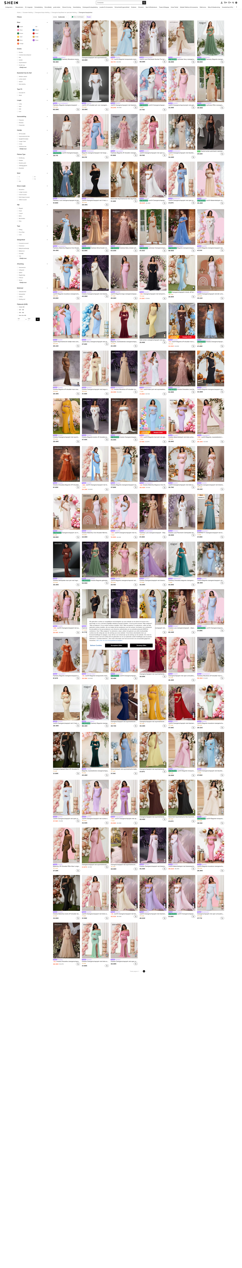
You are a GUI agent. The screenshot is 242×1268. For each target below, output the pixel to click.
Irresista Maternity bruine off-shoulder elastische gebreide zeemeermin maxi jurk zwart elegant (66, 914)
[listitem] (66, 42)
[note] (181, 337)
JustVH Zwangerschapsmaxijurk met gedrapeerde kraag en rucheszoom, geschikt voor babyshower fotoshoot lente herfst (181, 105)
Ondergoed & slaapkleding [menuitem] (90, 7)
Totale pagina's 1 (134, 971)
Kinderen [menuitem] (133, 7)
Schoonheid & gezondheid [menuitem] (122, 7)
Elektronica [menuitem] (203, 7)
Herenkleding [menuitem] (77, 7)
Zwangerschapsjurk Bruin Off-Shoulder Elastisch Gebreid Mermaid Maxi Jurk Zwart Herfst (66, 769)
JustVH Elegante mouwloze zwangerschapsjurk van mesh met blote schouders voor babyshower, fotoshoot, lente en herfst (66, 294)
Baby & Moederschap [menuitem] (214, 7)
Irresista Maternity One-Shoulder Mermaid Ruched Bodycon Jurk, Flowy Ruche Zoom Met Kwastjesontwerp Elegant (95, 532)
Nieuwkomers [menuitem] (19, 7)
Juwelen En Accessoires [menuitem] (106, 7)
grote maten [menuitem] (56, 7)
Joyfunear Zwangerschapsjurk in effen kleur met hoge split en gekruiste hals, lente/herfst (153, 248)
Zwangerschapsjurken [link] (85, 12)
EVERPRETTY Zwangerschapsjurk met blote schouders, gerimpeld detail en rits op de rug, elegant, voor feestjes (210, 532)
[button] (233, 3)
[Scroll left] (234, 7)
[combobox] (60, 17)
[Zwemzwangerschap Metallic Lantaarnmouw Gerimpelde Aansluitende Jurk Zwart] (95, 607)
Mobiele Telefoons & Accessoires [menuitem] (189, 7)
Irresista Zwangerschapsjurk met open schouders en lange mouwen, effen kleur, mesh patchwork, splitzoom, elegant (124, 961)
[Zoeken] (144, 2)
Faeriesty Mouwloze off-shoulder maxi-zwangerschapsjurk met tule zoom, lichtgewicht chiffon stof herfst (210, 675)
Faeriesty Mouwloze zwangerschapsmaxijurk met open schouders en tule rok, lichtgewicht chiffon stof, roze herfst (66, 59)
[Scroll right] (236, 7)
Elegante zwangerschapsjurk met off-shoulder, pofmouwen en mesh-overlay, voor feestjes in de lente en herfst (182, 248)
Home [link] (19, 12)
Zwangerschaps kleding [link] (42, 12)
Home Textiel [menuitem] (174, 7)
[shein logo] (11, 2)
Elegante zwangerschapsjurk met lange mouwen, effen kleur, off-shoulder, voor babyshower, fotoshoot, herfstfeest (95, 153)
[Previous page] (142, 971)
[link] (225, 2)
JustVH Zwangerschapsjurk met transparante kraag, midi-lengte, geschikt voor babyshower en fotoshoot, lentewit (124, 532)
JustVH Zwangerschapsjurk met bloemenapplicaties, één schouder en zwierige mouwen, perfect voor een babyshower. (95, 485)
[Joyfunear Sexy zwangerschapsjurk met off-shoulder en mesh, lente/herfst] (181, 38)
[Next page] (146, 971)
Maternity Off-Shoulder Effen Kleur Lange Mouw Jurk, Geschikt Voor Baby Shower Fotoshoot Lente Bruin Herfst (66, 866)
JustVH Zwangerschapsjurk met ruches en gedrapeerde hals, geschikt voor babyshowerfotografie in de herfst (95, 818)
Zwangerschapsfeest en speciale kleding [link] (64, 12)
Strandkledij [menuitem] (48, 7)
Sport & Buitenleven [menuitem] (151, 7)
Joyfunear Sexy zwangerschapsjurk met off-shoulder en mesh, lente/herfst (182, 59)
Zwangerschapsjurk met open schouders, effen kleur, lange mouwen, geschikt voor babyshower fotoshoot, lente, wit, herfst (210, 914)
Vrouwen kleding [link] (27, 12)
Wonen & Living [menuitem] (66, 7)
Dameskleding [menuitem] (39, 7)
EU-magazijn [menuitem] (29, 7)
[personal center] (222, 3)
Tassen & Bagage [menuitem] (164, 7)
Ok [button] (37, 319)
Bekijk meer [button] (23, 67)
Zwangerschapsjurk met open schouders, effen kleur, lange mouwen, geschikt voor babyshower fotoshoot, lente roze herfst (181, 675)
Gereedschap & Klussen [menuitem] (228, 7)
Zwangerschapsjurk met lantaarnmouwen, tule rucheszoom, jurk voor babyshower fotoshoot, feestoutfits (153, 294)
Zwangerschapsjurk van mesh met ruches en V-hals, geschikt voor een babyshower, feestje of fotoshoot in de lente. (66, 532)
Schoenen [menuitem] (141, 7)
